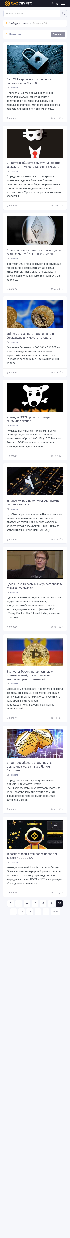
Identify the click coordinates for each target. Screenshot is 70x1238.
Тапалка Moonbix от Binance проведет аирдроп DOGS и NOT (32, 855)
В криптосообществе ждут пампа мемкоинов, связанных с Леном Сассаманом (29, 766)
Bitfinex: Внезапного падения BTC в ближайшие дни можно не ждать (30, 335)
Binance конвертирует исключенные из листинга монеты (33, 502)
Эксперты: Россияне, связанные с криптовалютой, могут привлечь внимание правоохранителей (30, 675)
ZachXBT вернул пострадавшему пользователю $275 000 (29, 81)
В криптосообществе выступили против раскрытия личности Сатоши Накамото (34, 164)
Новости (14, 88)
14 (37, 911)
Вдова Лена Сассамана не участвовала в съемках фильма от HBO (34, 585)
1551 (55, 911)
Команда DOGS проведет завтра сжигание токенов (28, 419)
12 (21, 911)
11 (13, 911)
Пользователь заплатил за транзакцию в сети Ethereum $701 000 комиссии (34, 252)
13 (29, 911)
